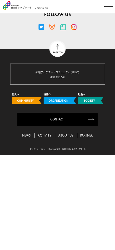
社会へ (86, 97)
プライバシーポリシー (38, 149)
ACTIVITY (44, 135)
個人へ (23, 97)
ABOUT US (65, 135)
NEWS (26, 135)
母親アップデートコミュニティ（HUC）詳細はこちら (57, 75)
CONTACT (57, 119)
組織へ (56, 97)
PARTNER (86, 135)
